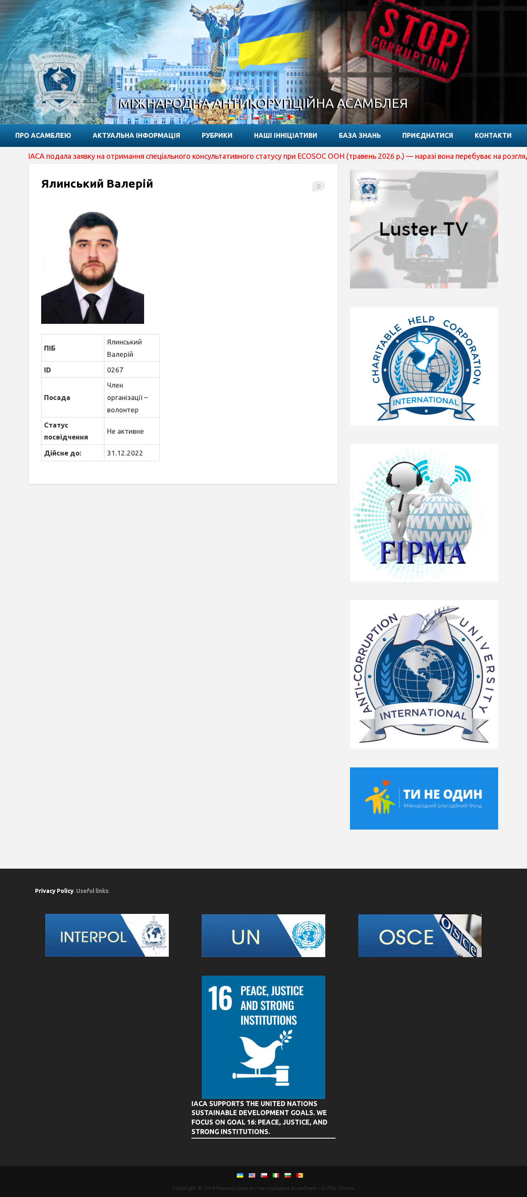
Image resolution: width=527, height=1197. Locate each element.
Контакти (493, 135)
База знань (360, 135)
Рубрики (217, 135)
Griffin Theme (337, 1188)
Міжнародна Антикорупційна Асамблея (263, 102)
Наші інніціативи (285, 135)
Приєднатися (427, 135)
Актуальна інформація (136, 135)
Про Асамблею (43, 135)
